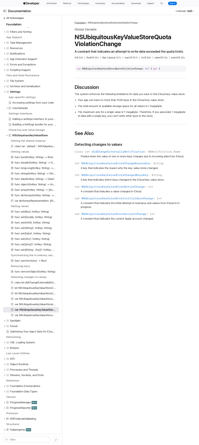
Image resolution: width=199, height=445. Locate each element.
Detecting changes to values (98, 144)
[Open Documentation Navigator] (5, 11)
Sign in (172, 3)
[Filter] (28, 440)
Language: (181, 11)
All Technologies (15, 18)
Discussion (87, 87)
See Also (84, 133)
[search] (26, 439)
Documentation (19, 11)
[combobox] (28, 439)
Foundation (80, 22)
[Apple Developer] (31, 3)
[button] (161, 3)
